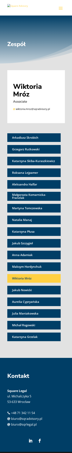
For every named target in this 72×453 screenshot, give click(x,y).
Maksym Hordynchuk (27, 267)
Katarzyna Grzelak (25, 337)
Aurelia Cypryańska (25, 302)
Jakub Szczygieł (22, 243)
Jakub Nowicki (22, 290)
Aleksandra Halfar (24, 184)
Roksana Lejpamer (25, 173)
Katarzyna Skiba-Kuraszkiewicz (33, 161)
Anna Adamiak (22, 255)
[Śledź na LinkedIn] (30, 441)
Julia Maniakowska (25, 313)
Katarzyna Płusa (23, 231)
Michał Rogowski (23, 325)
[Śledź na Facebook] (40, 441)
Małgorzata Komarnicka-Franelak (29, 196)
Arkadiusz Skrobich (25, 137)
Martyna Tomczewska (27, 208)
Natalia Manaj (22, 220)
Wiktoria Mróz (21, 278)
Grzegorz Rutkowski (26, 149)
